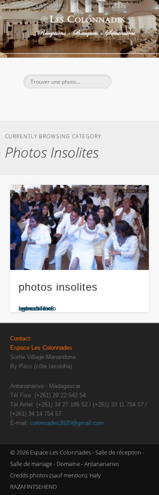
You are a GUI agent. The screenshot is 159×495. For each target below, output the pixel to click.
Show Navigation (128, 79)
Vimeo (105, 103)
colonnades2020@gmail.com (67, 423)
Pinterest (87, 103)
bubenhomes (36, 308)
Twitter (69, 103)
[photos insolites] (79, 227)
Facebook (51, 103)
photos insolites (58, 287)
